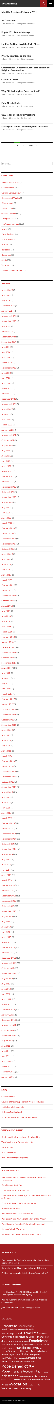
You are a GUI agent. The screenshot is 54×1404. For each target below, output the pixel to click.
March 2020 (6, 523)
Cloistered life (7, 187)
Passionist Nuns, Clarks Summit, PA (17, 1213)
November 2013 (8, 901)
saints (33, 1376)
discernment (8, 1341)
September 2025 (8, 321)
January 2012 (7, 1014)
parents (37, 1355)
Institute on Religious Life (12, 1107)
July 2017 (5, 673)
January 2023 (7, 393)
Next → (33, 145)
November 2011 (8, 1025)
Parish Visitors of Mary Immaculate (14, 1358)
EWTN (46, 1344)
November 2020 (8, 487)
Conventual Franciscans (14, 1336)
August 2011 (7, 1040)
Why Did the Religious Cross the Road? (20, 91)
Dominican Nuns (22, 1341)
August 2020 (7, 502)
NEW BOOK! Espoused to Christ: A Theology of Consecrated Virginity (24, 1293)
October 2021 (7, 440)
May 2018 (5, 621)
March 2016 (6, 756)
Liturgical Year (7, 218)
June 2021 (6, 455)
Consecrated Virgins (10, 198)
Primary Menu (50, 3)
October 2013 (7, 906)
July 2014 (5, 859)
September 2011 (8, 1035)
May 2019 (5, 569)
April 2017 (6, 688)
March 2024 (6, 362)
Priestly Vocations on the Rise (16, 55)
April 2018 (6, 626)
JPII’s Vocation (8, 20)
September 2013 (8, 911)
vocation (19, 1383)
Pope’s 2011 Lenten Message (15, 32)
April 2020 (6, 518)
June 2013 (6, 927)
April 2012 (6, 999)
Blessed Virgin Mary (10, 182)
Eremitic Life (7, 208)
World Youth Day (22, 1388)
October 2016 (7, 719)
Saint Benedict (24, 1377)
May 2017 (5, 683)
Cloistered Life (8, 1096)
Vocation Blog (9, 3)
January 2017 (7, 704)
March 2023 (6, 388)
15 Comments (27, 106)
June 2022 (6, 414)
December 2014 (8, 833)
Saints (4, 260)
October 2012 (7, 968)
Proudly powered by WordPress (13, 1400)
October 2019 (7, 549)
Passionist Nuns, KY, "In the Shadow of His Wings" (23, 1219)
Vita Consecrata (8, 1152)
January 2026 (7, 311)
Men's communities (10, 224)
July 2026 (5, 295)
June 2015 (6, 802)
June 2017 (6, 678)
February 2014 (8, 885)
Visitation (6, 1384)
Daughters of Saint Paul (11, 1185)
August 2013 (7, 916)
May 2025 (5, 326)
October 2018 (7, 600)
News (3, 229)
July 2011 (5, 1046)
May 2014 (5, 870)
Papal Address (7, 234)
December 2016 (8, 709)
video (47, 1379)
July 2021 (5, 450)
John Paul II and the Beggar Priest (25, 1307)
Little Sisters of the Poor (16, 1351)
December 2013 (8, 895)
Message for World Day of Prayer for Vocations (24, 126)
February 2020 (8, 528)
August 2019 (7, 554)
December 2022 (8, 399)
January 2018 (7, 642)
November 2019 (8, 543)
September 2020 (8, 497)
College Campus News (11, 193)
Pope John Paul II (32, 1371)
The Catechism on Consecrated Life (17, 1142)
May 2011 (5, 1056)
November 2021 (8, 435)
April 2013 (6, 937)
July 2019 (5, 559)
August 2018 (7, 606)
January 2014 (7, 890)
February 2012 (8, 1009)
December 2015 (8, 771)
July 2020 (5, 507)
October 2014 (7, 844)
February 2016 (8, 761)
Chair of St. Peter (9, 79)
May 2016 (5, 745)
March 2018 (6, 631)
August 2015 (7, 792)
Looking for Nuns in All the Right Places (20, 44)
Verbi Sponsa (7, 1147)
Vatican (40, 1380)
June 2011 (6, 1051)
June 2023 (6, 373)
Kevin (19, 24)
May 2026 (5, 300)
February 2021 (8, 476)
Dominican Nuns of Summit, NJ (15, 1190)
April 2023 (6, 383)
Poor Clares (9, 1361)
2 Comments (27, 73)
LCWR (34, 1348)
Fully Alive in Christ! (11, 103)
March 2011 (6, 1066)
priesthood (10, 1376)
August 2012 (7, 978)
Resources (6, 255)
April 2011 (6, 1061)
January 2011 (7, 1077)
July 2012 (5, 983)
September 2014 (8, 849)
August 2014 (7, 854)
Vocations (5, 265)
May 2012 (5, 994)
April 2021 (6, 466)
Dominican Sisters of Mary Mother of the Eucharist (22, 1344)
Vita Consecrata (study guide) (14, 1157)
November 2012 (8, 963)
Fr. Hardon (11, 1348)
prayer (46, 1372)
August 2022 (7, 409)
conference (43, 1334)
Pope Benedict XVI (18, 1365)
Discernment (7, 203)
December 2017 (8, 647)
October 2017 (7, 657)
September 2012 (8, 973)
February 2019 (8, 585)
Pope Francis (11, 1371)
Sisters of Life (6, 1380)
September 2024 (8, 342)
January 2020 (7, 533)
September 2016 (8, 725)
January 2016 (7, 766)
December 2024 (8, 336)
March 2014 (6, 880)
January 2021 (7, 481)
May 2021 (5, 461)
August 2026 (7, 290)
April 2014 (6, 875)
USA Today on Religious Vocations (18, 114)
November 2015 (8, 776)
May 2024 (5, 352)
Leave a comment (28, 24)
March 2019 (6, 580)
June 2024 (6, 347)
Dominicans (38, 1340)
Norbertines (27, 1354)
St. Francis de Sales (19, 1380)
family (3, 1348)
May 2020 (5, 512)
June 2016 (6, 740)
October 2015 (7, 782)
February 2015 (8, 823)
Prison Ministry (8, 239)
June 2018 (6, 616)
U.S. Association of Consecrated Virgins (19, 1117)
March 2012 (6, 1004)
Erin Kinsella (7, 1292)
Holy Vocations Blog (10, 1208)
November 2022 (8, 404)
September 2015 (8, 787)
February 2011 (8, 1071)
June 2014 (6, 864)
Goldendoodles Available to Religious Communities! (24, 1273)
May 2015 (5, 807)
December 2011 (8, 1020)
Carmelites (29, 1333)
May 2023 (5, 378)
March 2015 (6, 818)
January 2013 (7, 952)
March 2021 (6, 471)
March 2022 (6, 424)
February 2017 (8, 699)
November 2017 (8, 652)
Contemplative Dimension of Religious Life (20, 1137)
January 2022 (7, 430)
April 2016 (6, 751)
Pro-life (4, 244)
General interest (8, 213)
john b (4, 1307)
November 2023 (8, 367)
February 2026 (8, 305)
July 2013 (5, 921)
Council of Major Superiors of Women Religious (22, 1101)
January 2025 (7, 331)
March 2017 (6, 694)
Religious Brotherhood (11, 1112)
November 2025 (8, 316)
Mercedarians (39, 1351)
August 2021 (7, 445)
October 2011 (7, 1030)
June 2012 (6, 989)
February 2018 (8, 637)
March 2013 (6, 942)
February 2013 (8, 947)
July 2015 (5, 797)
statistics (32, 1379)
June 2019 (6, 564)
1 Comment (26, 118)
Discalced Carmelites (39, 1337)
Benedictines (26, 1326)
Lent (39, 1348)
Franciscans (23, 1347)
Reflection (6, 249)
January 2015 (7, 828)
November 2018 (8, 595)
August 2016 (7, 730)
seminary (42, 1376)
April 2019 (6, 575)
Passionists (34, 1357)
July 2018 (5, 611)
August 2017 (7, 668)
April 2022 (6, 419)
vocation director (34, 1385)
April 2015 (6, 813)
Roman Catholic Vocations (13, 1229)
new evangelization (10, 1354)
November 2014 (8, 839)
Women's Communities (11, 270)
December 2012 (8, 958)
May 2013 (5, 932)
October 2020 (7, 492)
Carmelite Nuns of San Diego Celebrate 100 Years (23, 1268)
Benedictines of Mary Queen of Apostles (17, 1329)
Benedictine (9, 1326)
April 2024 (6, 357)
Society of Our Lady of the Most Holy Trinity (21, 1234)
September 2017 (8, 663)
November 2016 (8, 714)
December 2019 (8, 538)
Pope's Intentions (26, 1361)
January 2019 (7, 590)
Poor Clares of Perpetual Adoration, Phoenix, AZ (23, 1224)
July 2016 (5, 735)
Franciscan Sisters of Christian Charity (18, 1203)
